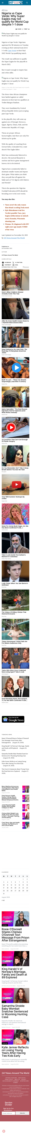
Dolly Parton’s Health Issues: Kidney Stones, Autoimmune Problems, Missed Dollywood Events (10, 798)
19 (11, 888)
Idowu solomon (5, 948)
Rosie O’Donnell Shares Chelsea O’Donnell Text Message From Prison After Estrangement (15, 740)
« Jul (3, 900)
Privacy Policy (9, 1079)
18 (7, 888)
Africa (4, 10)
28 (19, 891)
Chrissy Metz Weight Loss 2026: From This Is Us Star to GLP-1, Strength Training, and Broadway (10, 815)
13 (15, 885)
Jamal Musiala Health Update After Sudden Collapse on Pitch (8, 806)
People (4, 965)
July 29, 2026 (5, 827)
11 (7, 885)
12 (11, 885)
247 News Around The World (10, 255)
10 (3, 885)
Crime (3, 1002)
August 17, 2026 (5, 809)
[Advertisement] (15, 850)
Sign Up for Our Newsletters (8, 1109)
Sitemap (15, 1082)
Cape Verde (12, 51)
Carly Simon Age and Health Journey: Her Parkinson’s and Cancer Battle (11, 824)
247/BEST (4, 925)
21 (19, 888)
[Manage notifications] (3, 1131)
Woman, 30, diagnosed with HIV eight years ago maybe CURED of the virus (17, 227)
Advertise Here (24, 1081)
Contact (23, 1079)
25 (7, 891)
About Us (17, 1079)
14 (19, 885)
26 (11, 891)
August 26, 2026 (6, 792)
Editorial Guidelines (11, 1077)
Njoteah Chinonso (6, 1027)
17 (3, 888)
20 (15, 888)
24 (4, 891)
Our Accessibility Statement (10, 1081)
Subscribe (22, 1113)
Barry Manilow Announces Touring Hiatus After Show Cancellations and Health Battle (10, 788)
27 (15, 891)
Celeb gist (4, 1043)
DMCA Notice (21, 1077)
